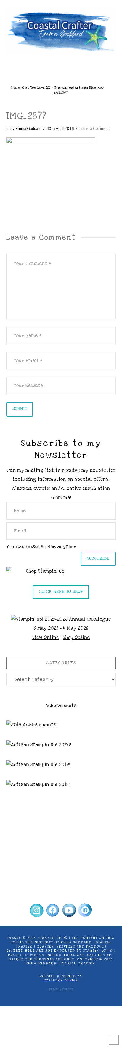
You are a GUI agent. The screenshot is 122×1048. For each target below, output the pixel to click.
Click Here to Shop (61, 591)
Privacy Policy (61, 989)
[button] (60, 68)
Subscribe (98, 558)
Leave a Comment (94, 129)
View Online (45, 637)
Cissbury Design (61, 980)
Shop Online (76, 637)
